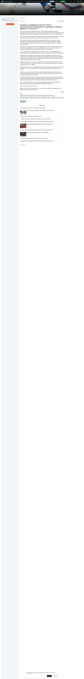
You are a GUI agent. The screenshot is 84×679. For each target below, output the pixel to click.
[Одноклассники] (22, 101)
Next (18, 20)
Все (4, 20)
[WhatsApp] (24, 101)
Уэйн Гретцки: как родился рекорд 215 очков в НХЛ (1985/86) (38, 132)
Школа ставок (57, 1)
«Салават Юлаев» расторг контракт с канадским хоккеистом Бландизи (33, 107)
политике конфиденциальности (37, 673)
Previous (2, 20)
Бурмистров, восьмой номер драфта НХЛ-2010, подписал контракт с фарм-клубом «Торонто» (37, 140)
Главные (8, 18)
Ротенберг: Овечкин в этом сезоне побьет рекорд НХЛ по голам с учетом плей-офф (35, 118)
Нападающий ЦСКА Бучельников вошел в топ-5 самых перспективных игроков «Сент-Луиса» (37, 121)
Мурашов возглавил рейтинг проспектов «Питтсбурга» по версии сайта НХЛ (34, 138)
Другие (39, 1)
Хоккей (36, 1)
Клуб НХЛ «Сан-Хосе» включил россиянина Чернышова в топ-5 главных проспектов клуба (37, 129)
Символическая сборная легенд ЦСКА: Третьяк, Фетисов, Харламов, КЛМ (40, 124)
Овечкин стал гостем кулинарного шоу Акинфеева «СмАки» (31, 116)
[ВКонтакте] (20, 101)
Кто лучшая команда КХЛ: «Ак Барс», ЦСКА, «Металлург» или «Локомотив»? (40, 110)
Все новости (28, 1)
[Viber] (23, 101)
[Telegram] (26, 101)
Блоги (21, 21)
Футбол (32, 1)
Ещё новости (10, 24)
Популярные (13, 18)
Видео (51, 1)
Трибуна (47, 1)
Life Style (43, 1)
